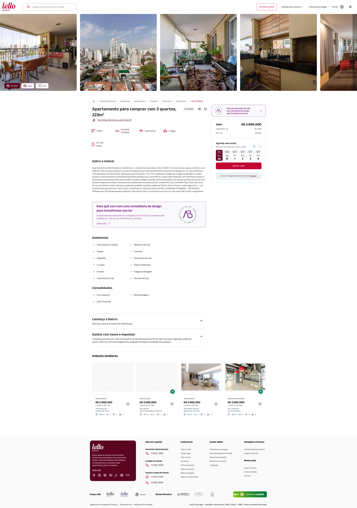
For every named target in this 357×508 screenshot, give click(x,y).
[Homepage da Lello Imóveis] (110, 494)
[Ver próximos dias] (259, 146)
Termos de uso (125, 504)
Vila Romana (181, 101)
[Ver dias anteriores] (254, 146)
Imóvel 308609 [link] (197, 101)
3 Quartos (154, 101)
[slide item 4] (115, 387)
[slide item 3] (114, 387)
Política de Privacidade (143, 504)
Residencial (124, 101)
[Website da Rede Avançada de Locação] (212, 494)
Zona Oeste (167, 101)
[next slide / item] (130, 377)
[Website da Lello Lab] (140, 494)
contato (253, 176)
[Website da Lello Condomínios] (124, 494)
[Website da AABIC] (198, 494)
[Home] (94, 101)
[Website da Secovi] (183, 494)
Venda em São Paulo (107, 101)
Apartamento (139, 101)
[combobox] (53, 6)
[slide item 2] (112, 387)
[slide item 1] (110, 387)
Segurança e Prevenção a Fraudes (103, 504)
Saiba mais (96, 470)
